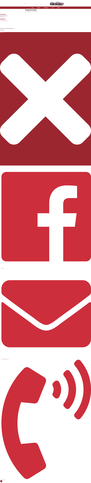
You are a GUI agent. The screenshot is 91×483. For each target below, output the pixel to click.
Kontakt (58, 7)
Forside (32, 7)
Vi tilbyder (38, 7)
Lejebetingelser (46, 7)
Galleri (53, 7)
